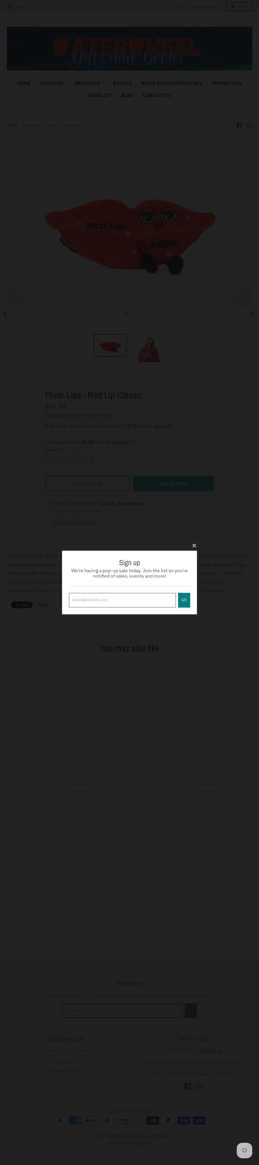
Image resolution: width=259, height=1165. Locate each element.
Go (184, 599)
